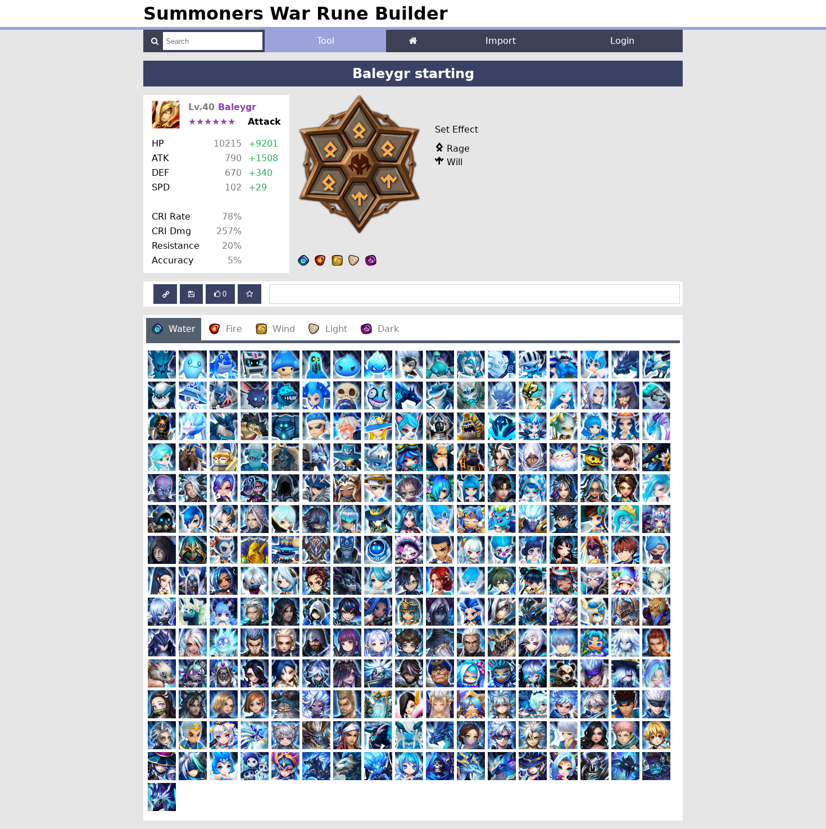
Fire (234, 329)
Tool (325, 40)
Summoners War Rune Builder (295, 13)
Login (622, 40)
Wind (284, 329)
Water (182, 329)
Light (336, 329)
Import (500, 40)
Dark (388, 329)
